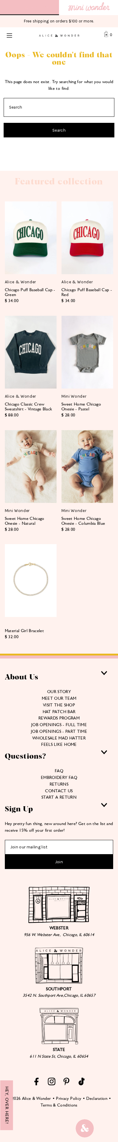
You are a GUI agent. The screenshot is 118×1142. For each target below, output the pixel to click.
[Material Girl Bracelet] (31, 580)
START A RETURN (59, 797)
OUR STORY (59, 691)
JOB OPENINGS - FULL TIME (59, 724)
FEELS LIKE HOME (59, 744)
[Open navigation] (16, 35)
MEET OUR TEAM (59, 698)
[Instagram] (51, 1083)
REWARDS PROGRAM (59, 718)
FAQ (59, 770)
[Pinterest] (66, 1083)
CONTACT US (59, 790)
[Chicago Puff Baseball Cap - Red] (87, 237)
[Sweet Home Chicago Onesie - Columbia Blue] (87, 466)
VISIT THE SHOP (59, 704)
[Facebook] (36, 1083)
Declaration (96, 1098)
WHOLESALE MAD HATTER (59, 738)
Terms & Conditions (59, 1105)
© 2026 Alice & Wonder (29, 1098)
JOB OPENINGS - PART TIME (59, 731)
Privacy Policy (68, 1098)
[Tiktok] (81, 1083)
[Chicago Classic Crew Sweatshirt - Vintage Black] (31, 352)
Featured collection (59, 181)
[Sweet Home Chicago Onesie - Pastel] (87, 352)
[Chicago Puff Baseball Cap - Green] (31, 237)
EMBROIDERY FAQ (59, 777)
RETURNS (59, 784)
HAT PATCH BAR (59, 711)
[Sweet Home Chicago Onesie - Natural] (31, 466)
